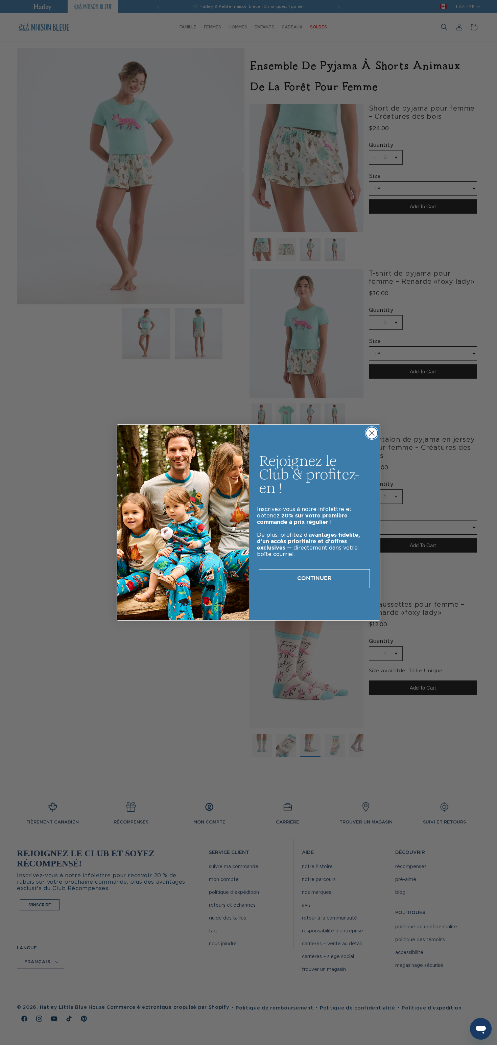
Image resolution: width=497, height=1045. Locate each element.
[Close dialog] (372, 433)
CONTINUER (314, 578)
